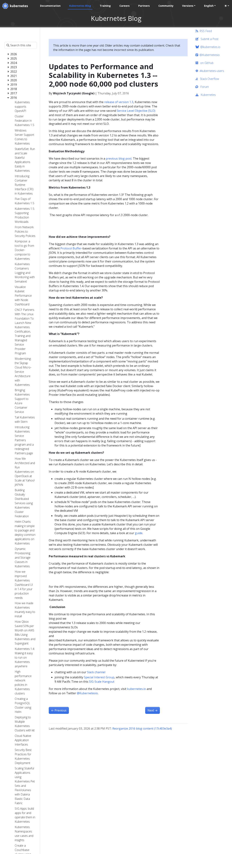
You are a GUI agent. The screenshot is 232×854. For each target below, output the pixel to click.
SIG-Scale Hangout (101, 682)
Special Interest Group (99, 677)
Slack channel (96, 672)
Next (153, 710)
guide (138, 533)
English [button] (209, 5)
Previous (59, 710)
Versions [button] (187, 5)
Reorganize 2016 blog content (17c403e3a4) (142, 728)
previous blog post (119, 158)
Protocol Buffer (70, 248)
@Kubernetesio (87, 693)
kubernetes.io (136, 689)
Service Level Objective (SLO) (136, 111)
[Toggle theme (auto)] (227, 5)
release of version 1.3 (118, 102)
